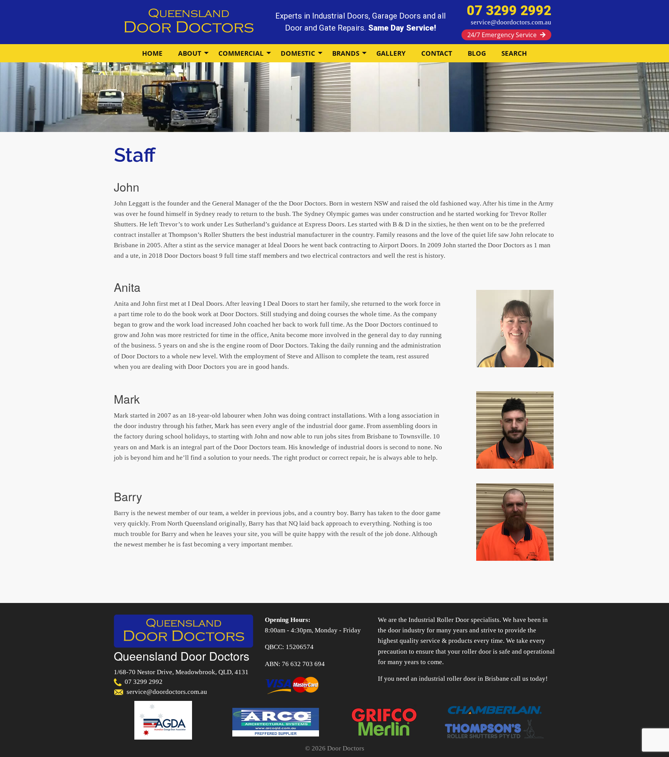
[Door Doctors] (188, 21)
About (189, 53)
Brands (345, 53)
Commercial (241, 53)
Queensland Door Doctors (181, 655)
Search (514, 53)
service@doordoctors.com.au (511, 22)
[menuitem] (152, 53)
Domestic (298, 53)
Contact (436, 53)
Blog (477, 53)
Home (152, 53)
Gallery (391, 53)
